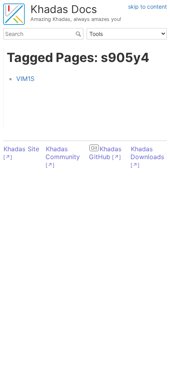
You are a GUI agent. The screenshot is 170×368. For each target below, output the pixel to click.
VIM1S (25, 79)
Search (79, 34)
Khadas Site (21, 149)
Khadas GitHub (105, 153)
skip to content (147, 6)
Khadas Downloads (147, 153)
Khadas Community (62, 153)
